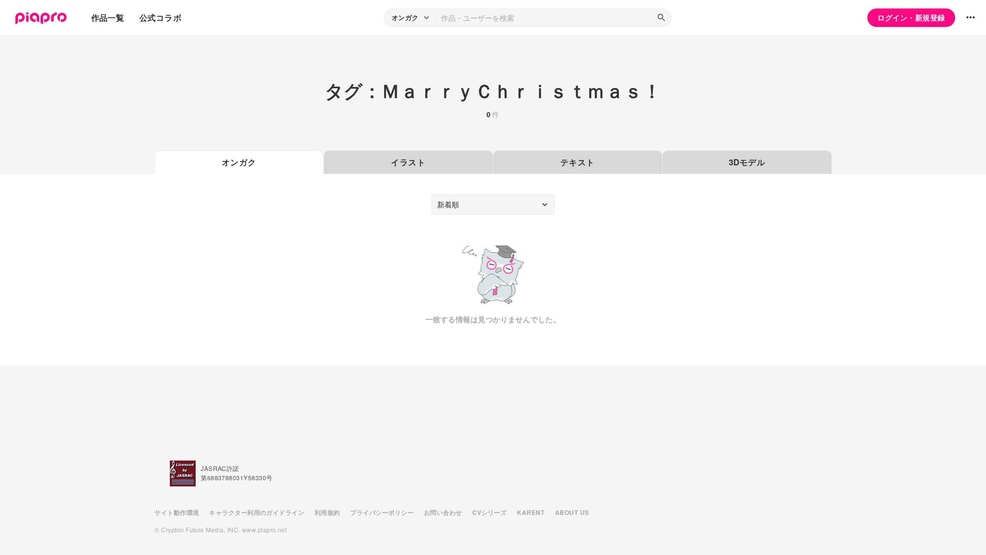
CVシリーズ (489, 512)
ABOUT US (572, 512)
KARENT (531, 512)
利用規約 (327, 512)
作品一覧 (107, 18)
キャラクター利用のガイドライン (256, 512)
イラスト (408, 162)
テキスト (577, 162)
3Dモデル (747, 162)
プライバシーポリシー (382, 512)
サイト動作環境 (176, 512)
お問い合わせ (443, 512)
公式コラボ (160, 18)
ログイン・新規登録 (911, 17)
